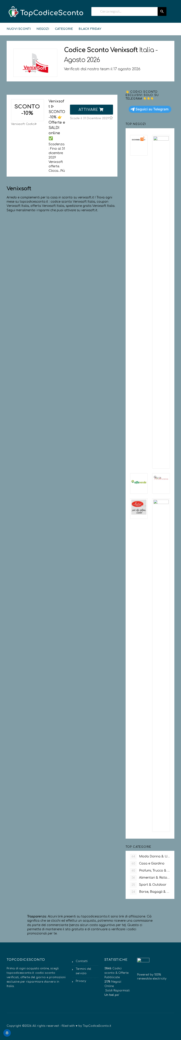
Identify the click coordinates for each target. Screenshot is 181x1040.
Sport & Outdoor (149, 884)
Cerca (162, 11)
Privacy (81, 981)
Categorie (64, 28)
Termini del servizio (83, 971)
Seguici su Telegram (152, 109)
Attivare (89, 110)
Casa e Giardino (148, 863)
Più (62, 170)
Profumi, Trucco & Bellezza (151, 870)
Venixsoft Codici (23, 124)
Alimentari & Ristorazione (151, 877)
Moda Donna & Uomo (151, 856)
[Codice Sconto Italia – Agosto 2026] (45, 12)
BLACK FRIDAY (90, 28)
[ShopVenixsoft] (35, 63)
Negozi (42, 28)
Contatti (82, 961)
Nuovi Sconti (19, 28)
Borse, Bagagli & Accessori (151, 891)
